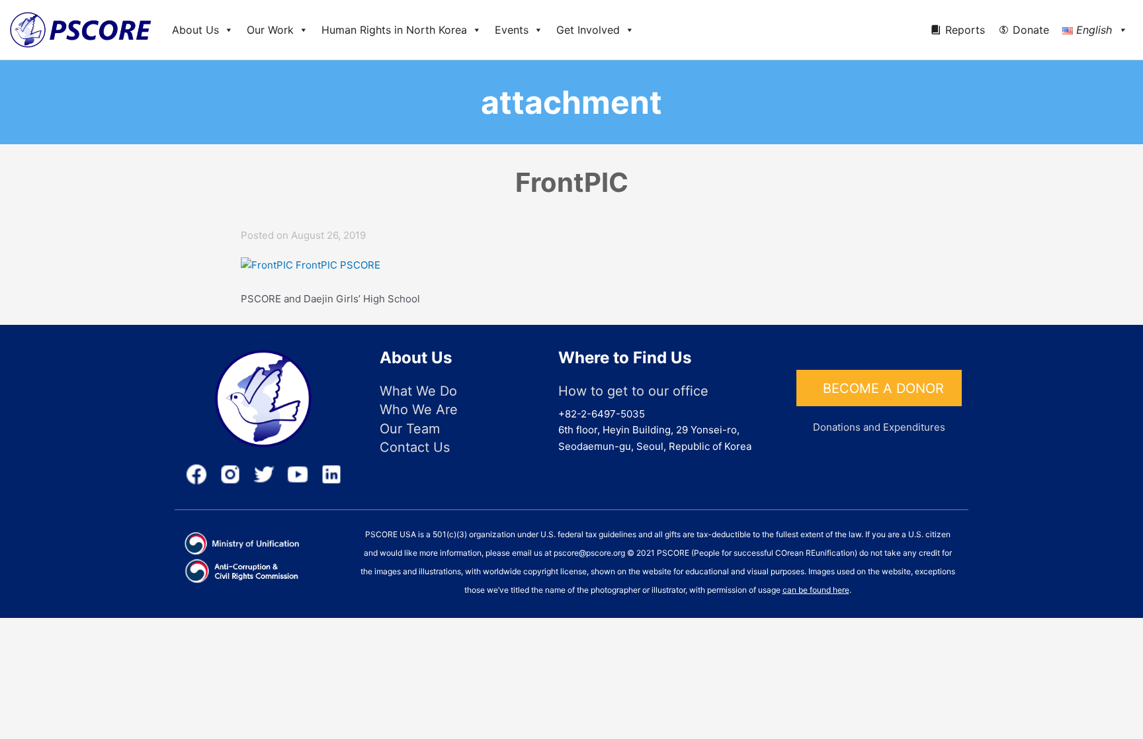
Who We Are (419, 409)
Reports (965, 29)
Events (512, 29)
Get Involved (588, 29)
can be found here (816, 590)
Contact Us (415, 447)
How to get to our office (633, 391)
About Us (195, 29)
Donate (1031, 29)
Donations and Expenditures (879, 427)
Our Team (410, 429)
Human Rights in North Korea (394, 29)
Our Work (270, 29)
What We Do (418, 391)
